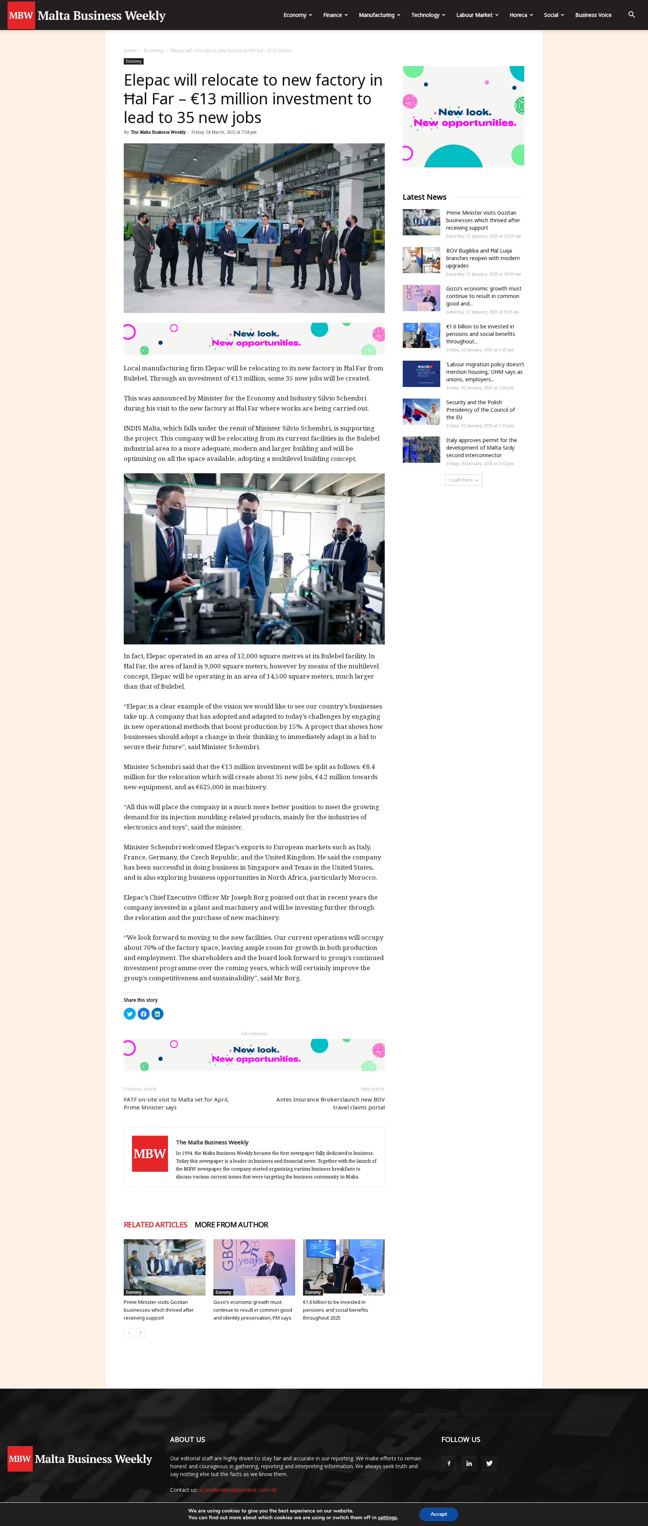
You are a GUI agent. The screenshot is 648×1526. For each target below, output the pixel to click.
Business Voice (593, 14)
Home (130, 50)
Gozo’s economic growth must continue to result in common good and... (484, 296)
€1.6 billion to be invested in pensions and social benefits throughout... (480, 334)
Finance (332, 14)
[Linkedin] (469, 1463)
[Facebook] (448, 1463)
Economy (295, 14)
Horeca (518, 14)
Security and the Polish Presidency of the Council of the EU (480, 410)
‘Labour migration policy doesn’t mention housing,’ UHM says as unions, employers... (485, 372)
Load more (461, 480)
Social (551, 14)
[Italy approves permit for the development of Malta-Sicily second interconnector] (421, 449)
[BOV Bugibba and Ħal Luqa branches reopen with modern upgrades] (421, 260)
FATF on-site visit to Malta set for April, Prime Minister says (176, 1103)
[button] (631, 15)
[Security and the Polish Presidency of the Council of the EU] (421, 412)
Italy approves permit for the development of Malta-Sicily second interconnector (481, 447)
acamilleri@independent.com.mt (238, 1489)
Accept (438, 1514)
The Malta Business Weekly (158, 132)
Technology (425, 14)
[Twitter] (489, 1463)
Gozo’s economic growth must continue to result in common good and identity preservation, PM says (252, 1310)
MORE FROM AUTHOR (231, 1225)
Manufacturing (376, 14)
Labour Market (474, 14)
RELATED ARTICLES (155, 1225)
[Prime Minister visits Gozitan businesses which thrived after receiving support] (165, 1267)
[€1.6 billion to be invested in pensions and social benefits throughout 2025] (344, 1267)
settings (387, 1517)
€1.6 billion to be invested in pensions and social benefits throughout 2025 (335, 1310)
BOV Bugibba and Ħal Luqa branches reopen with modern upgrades (483, 258)
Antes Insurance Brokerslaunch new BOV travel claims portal (330, 1103)
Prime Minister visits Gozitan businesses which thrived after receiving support (159, 1310)
